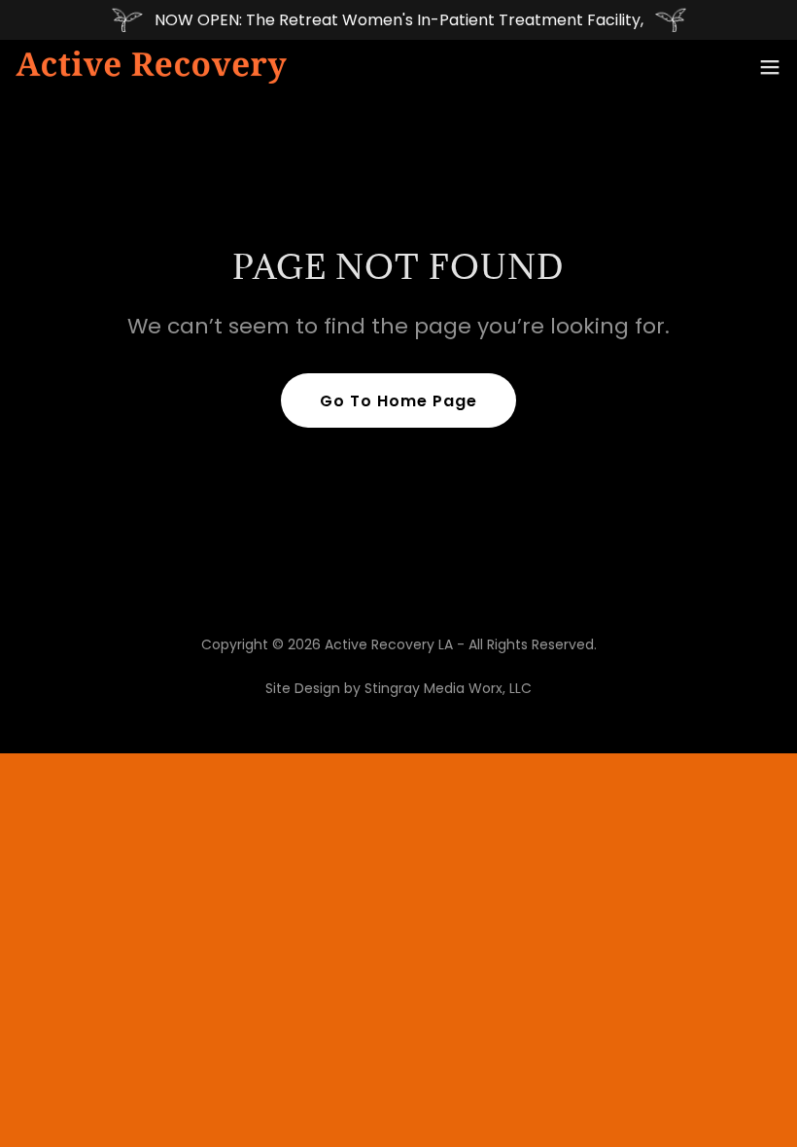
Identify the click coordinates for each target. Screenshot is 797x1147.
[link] (151, 67)
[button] (769, 67)
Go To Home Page (398, 401)
